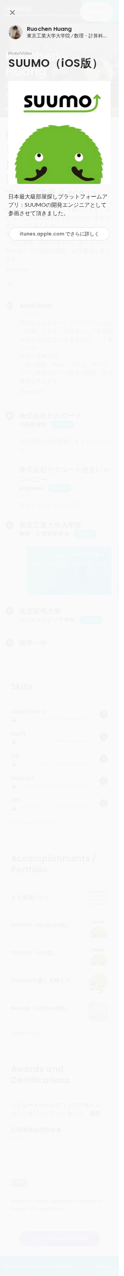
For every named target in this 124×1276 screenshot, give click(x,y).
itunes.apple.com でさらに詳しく (59, 233)
